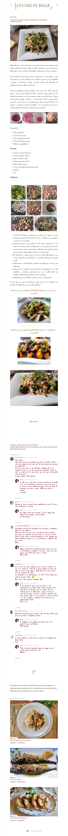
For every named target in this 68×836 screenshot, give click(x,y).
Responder (18, 498)
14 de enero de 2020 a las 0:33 (35, 611)
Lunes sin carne (42, 447)
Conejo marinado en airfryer (20, 740)
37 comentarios (21, 782)
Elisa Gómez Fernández (21, 611)
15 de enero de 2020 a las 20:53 (31, 645)
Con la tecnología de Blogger (35, 830)
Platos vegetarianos (52, 447)
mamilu (17, 501)
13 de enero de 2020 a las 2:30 (30, 457)
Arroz (17, 447)
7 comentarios (20, 821)
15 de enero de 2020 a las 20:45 (31, 510)
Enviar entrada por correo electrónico (27, 445)
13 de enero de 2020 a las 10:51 (27, 501)
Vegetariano (17, 449)
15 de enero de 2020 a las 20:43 (31, 479)
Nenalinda (18, 564)
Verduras (23, 449)
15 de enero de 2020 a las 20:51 (31, 583)
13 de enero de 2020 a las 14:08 (38, 526)
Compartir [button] (13, 445)
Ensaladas (22, 447)
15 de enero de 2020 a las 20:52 (31, 619)
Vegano (12, 449)
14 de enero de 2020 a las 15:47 (30, 635)
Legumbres (35, 447)
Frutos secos (28, 447)
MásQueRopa (18, 635)
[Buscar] (57, 4)
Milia (21, 479)
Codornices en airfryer (18, 818)
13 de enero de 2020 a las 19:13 (29, 564)
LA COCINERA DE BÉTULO (22, 526)
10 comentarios (21, 743)
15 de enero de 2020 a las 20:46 (31, 546)
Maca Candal (18, 457)
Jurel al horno (15, 779)
